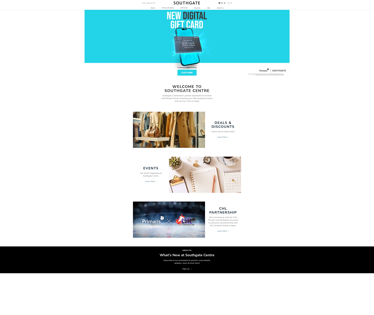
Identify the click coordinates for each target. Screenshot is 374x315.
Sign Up (186, 269)
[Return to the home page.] (187, 2)
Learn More (222, 137)
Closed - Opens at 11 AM (148, 3)
